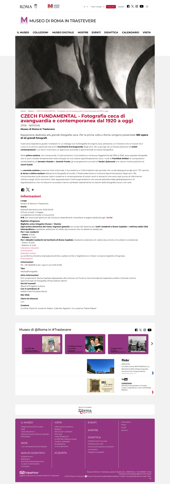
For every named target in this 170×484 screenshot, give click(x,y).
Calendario (130, 32)
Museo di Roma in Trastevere (62, 20)
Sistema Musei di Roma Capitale (35, 434)
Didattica (111, 32)
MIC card (58, 434)
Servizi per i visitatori (63, 432)
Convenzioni (27, 250)
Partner (124, 430)
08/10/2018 (136, 369)
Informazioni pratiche (63, 427)
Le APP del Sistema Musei (31, 349)
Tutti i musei (96, 7)
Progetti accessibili (96, 452)
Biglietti (57, 429)
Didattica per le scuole (97, 441)
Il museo (23, 32)
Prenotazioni (27, 258)
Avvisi (109, 217)
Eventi (96, 32)
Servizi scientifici (33, 453)
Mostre (83, 32)
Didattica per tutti (95, 444)
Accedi (121, 7)
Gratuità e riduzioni (30, 248)
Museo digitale (63, 32)
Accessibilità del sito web (136, 476)
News (123, 425)
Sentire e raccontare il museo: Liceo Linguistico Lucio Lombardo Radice (136, 387)
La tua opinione (61, 446)
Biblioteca (25, 459)
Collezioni (40, 32)
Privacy (90, 476)
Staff (23, 429)
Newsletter (25, 436)
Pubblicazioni (27, 456)
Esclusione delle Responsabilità (106, 476)
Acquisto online (28, 253)
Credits (122, 476)
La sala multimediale (30, 464)
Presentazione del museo (32, 427)
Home (23, 111)
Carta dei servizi (28, 432)
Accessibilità (59, 444)
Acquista (111, 7)
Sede (24, 443)
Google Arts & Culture (117, 349)
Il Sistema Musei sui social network (75, 348)
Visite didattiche (61, 436)
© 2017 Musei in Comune (74, 476)
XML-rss (149, 477)
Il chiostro (25, 466)
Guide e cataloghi (62, 441)
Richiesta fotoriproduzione (32, 461)
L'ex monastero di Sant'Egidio (34, 446)
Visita (147, 32)
